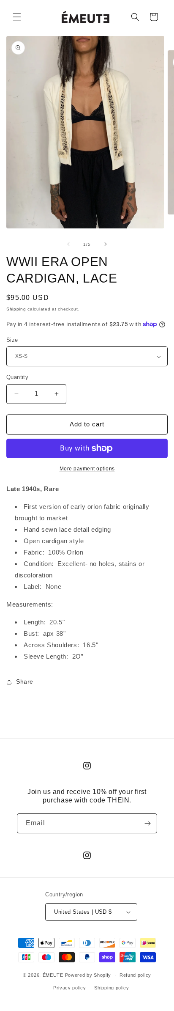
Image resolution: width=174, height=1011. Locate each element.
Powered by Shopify (88, 975)
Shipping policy (111, 987)
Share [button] (24, 681)
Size (12, 340)
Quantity (17, 377)
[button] (17, 17)
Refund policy (135, 975)
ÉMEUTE (53, 975)
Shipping (16, 309)
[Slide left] (68, 244)
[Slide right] (105, 244)
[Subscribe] (147, 823)
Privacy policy (69, 987)
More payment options (87, 469)
